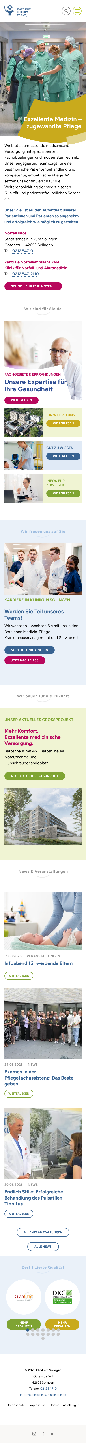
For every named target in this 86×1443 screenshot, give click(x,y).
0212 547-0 (48, 1389)
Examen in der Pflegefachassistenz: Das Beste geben (38, 1078)
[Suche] (66, 11)
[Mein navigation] (77, 11)
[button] (28, 1330)
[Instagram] (34, 1434)
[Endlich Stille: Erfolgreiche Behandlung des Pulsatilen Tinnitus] (43, 1143)
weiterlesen (21, 400)
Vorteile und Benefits (29, 650)
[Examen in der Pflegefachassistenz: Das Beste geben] (43, 1023)
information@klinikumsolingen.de (43, 1395)
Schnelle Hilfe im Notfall (33, 286)
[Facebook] (43, 1434)
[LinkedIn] (51, 1434)
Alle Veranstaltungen (43, 1232)
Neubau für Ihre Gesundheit (34, 776)
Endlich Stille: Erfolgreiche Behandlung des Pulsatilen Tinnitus (33, 1198)
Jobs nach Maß (25, 660)
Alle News (43, 1247)
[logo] (18, 11)
